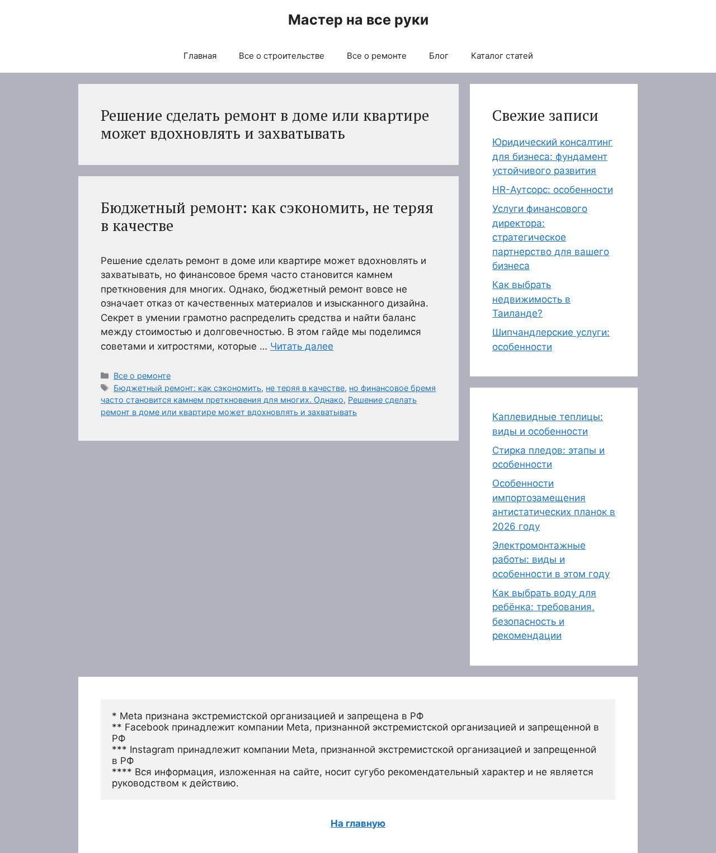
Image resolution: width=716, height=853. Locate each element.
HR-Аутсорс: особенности (552, 189)
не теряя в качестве (305, 388)
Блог (439, 55)
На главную (358, 823)
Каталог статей (502, 55)
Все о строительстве (281, 55)
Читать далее (301, 346)
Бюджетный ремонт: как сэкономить (187, 388)
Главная (199, 55)
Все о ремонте (377, 55)
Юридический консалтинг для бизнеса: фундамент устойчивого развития (552, 156)
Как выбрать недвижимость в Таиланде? (531, 299)
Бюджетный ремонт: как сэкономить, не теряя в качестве (267, 216)
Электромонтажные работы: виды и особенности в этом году (551, 559)
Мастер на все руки (358, 19)
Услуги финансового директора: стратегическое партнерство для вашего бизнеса (550, 237)
